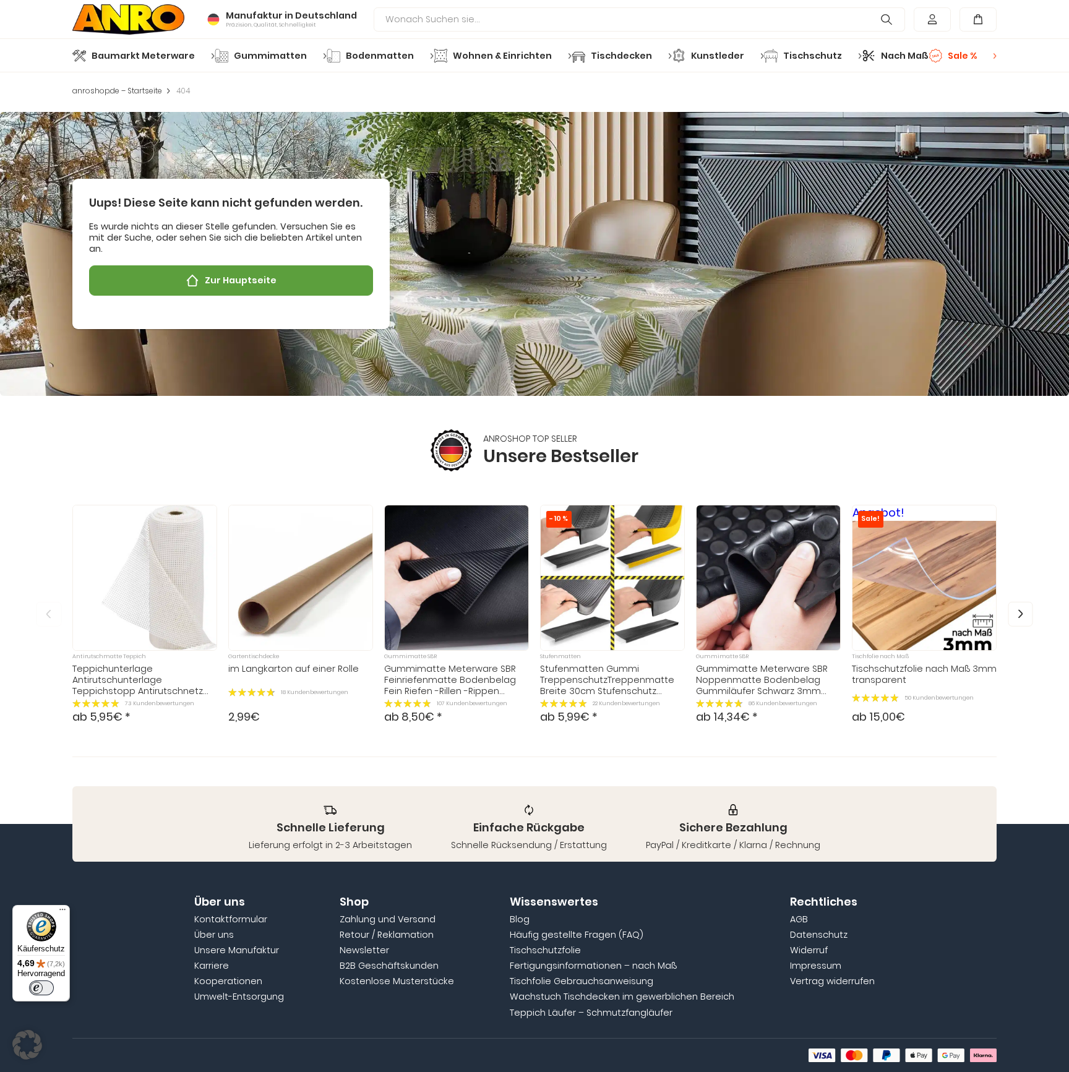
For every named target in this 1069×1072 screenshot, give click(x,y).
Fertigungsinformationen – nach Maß (593, 965)
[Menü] (62, 912)
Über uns (214, 934)
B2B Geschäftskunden (389, 965)
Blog (520, 919)
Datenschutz (819, 934)
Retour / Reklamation (387, 934)
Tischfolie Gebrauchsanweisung (581, 981)
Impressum (815, 965)
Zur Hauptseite (241, 280)
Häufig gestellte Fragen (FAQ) (576, 934)
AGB (799, 919)
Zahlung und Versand (388, 919)
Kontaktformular (230, 919)
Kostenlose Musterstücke (397, 981)
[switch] (41, 987)
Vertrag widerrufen (832, 981)
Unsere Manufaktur (236, 950)
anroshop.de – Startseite (117, 91)
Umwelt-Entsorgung (239, 996)
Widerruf (809, 950)
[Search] (887, 19)
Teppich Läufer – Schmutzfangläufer (591, 1012)
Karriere (211, 965)
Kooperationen (228, 981)
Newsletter (364, 950)
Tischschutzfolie (545, 950)
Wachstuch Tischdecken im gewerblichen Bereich (622, 996)
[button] (1020, 614)
